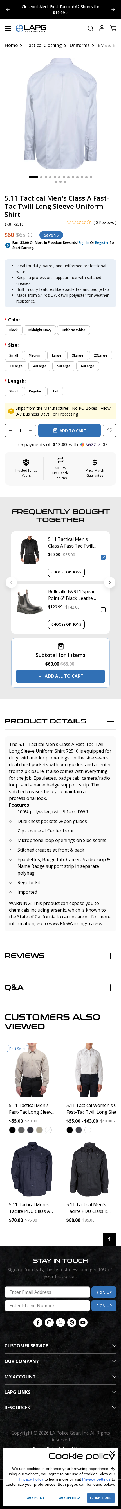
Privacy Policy (31, 1479)
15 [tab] (60, 177)
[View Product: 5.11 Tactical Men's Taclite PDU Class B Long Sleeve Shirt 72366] (89, 1164)
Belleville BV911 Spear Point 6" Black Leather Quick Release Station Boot (71, 589)
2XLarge (100, 350)
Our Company (22, 1356)
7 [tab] (64, 172)
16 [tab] (65, 177)
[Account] (101, 23)
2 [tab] (41, 172)
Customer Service (26, 1341)
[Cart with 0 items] (113, 23)
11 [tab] (82, 172)
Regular (35, 386)
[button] (60, 439)
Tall (55, 386)
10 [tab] (77, 172)
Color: (13, 315)
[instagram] (49, 1317)
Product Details (45, 716)
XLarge (77, 350)
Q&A (14, 983)
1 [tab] (33, 172)
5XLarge (63, 360)
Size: (12, 340)
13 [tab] (91, 172)
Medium (35, 350)
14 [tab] (56, 177)
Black (13, 325)
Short (13, 386)
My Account (20, 1372)
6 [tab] (59, 172)
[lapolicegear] (31, 23)
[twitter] (60, 1317)
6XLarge (87, 360)
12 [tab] (86, 172)
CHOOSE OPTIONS (66, 567)
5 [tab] (55, 172)
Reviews (25, 951)
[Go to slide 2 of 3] (113, 6)
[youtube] (83, 1317)
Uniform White (73, 325)
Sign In (84, 237)
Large (56, 350)
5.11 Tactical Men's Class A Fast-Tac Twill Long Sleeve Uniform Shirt (70, 537)
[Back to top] (109, 1234)
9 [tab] (73, 172)
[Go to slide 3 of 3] (8, 6)
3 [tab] (46, 172)
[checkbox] (103, 552)
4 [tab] (50, 172)
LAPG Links (17, 1387)
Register (102, 237)
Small (13, 350)
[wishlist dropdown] (109, 425)
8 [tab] (68, 172)
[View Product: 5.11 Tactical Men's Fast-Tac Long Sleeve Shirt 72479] (32, 1065)
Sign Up (104, 1287)
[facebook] (37, 1317)
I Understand (101, 1498)
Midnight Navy (39, 325)
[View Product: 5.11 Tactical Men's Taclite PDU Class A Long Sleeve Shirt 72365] (32, 1164)
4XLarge (39, 360)
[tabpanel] (60, 108)
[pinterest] (71, 1317)
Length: (15, 376)
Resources (17, 1402)
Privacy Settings (96, 1479)
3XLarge (16, 360)
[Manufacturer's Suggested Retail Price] (30, 229)
